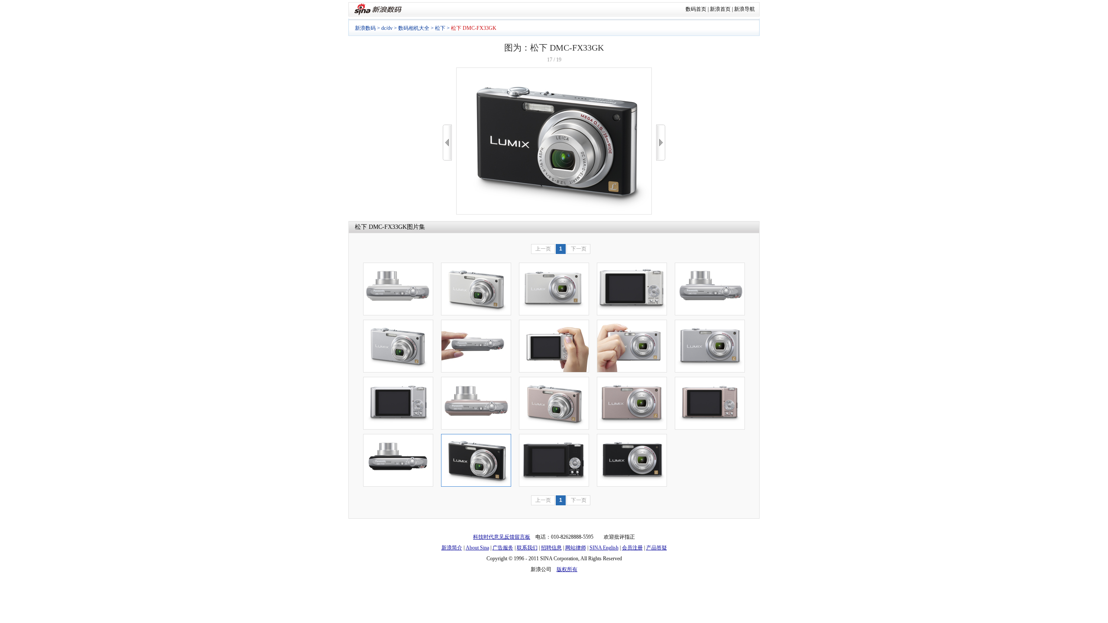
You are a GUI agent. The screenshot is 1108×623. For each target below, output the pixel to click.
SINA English (603, 548)
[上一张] (447, 143)
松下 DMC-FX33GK (381, 227)
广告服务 (503, 548)
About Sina (477, 548)
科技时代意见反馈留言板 (501, 537)
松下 (440, 28)
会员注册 (632, 548)
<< (447, 143)
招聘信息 (551, 548)
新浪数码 (365, 28)
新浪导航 (744, 9)
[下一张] (660, 143)
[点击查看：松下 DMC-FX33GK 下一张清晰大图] (554, 213)
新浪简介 (451, 548)
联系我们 (527, 548)
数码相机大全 (413, 28)
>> (660, 143)
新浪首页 (720, 9)
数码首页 (696, 9)
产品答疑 (656, 548)
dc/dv (387, 28)
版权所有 (567, 569)
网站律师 (575, 548)
